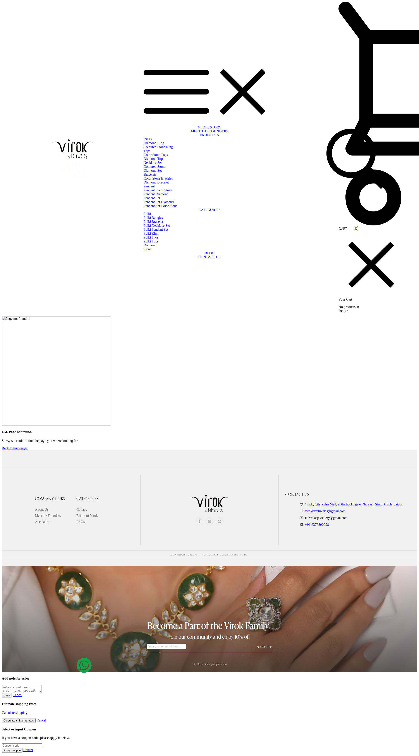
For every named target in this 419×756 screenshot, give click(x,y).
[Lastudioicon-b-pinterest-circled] (219, 521)
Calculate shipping (14, 712)
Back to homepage (14, 448)
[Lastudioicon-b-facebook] (199, 521)
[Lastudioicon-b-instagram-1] (209, 521)
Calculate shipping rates (18, 720)
